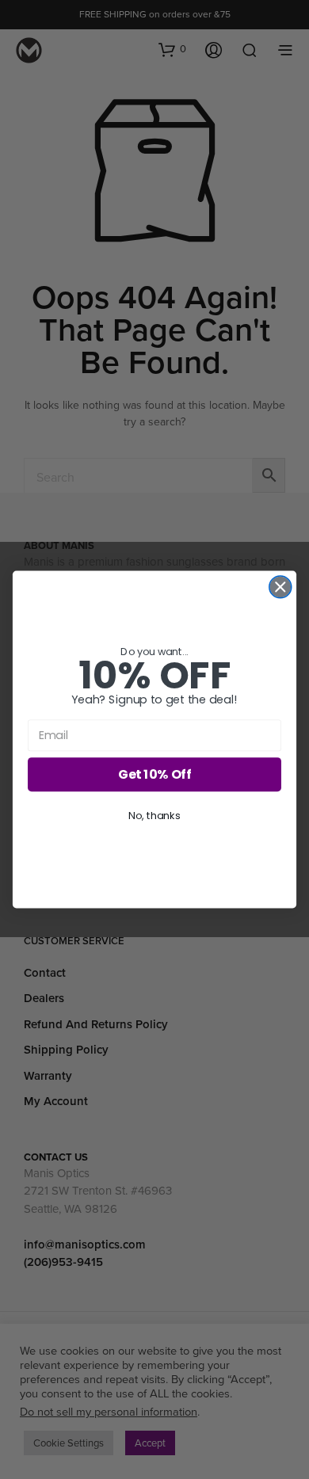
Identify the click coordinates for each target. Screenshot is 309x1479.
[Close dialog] (280, 587)
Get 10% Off (154, 774)
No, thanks (154, 815)
